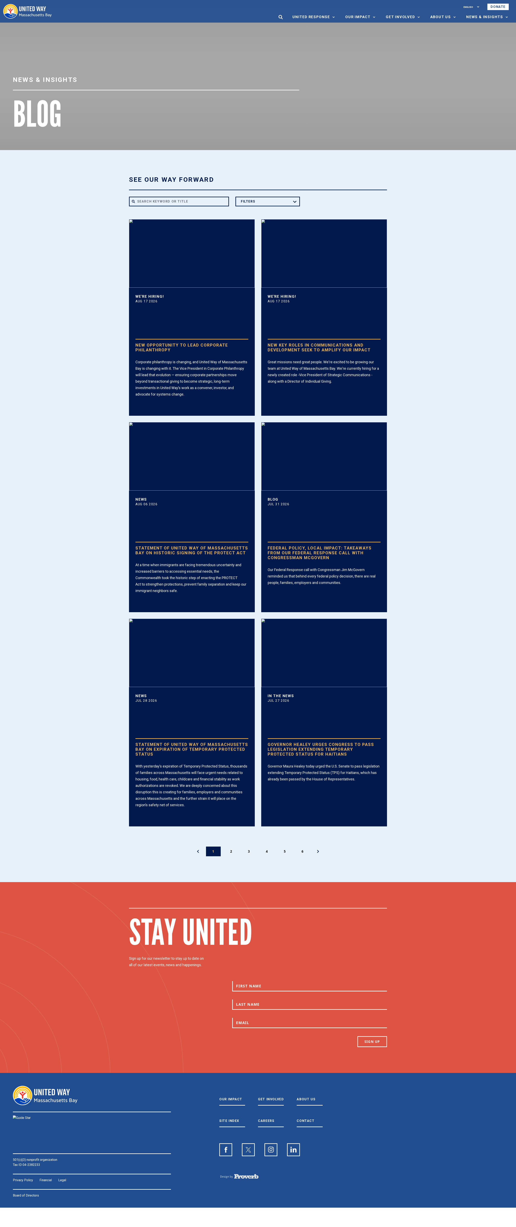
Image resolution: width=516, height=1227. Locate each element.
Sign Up (372, 1041)
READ (145, 605)
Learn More (284, 396)
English (468, 7)
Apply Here (152, 409)
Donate (498, 7)
